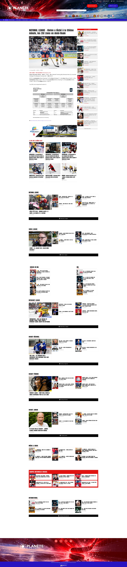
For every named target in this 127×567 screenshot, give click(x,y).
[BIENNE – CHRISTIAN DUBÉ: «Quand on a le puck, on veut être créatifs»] (80, 93)
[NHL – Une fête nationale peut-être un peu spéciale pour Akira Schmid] (33, 292)
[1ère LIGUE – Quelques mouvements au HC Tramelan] (78, 349)
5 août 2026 (84, 313)
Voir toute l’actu (87, 128)
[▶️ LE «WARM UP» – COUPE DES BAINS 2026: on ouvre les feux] (55, 457)
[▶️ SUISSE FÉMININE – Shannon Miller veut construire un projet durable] (55, 477)
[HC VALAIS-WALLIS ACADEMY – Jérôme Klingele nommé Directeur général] (40, 419)
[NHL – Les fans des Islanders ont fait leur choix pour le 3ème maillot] (80, 49)
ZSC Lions (47, 120)
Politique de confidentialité (31, 558)
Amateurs (38, 19)
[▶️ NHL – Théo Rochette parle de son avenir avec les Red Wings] (33, 286)
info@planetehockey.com (31, 556)
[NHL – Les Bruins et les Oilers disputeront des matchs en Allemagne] (80, 292)
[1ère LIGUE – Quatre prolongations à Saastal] (55, 349)
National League (11, 19)
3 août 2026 (61, 387)
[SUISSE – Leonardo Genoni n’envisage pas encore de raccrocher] (78, 477)
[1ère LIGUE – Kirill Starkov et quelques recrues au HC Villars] (55, 342)
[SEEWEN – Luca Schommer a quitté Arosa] (55, 312)
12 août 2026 (39, 274)
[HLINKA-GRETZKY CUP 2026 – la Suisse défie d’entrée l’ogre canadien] (78, 483)
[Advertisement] (87, 137)
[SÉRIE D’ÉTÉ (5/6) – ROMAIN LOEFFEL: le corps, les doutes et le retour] (80, 85)
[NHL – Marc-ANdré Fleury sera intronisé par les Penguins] (55, 510)
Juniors (43, 19)
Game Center (32, 120)
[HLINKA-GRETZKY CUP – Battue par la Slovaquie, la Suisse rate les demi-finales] (33, 483)
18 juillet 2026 (62, 343)
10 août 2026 (32, 323)
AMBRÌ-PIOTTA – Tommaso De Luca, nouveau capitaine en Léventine (36, 176)
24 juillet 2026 (62, 416)
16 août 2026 (61, 242)
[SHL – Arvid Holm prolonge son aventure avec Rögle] (78, 510)
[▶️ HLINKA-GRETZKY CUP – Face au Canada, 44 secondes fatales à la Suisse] (55, 483)
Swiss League (18, 19)
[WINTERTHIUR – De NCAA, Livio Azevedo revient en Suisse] (55, 305)
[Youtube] (70, 541)
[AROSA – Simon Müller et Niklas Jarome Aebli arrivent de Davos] (78, 241)
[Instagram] (61, 541)
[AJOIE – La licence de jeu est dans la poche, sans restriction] (78, 198)
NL (44, 120)
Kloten (36, 120)
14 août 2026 (85, 242)
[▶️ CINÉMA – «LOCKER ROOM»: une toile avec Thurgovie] (55, 241)
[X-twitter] (65, 541)
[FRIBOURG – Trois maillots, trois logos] (55, 204)
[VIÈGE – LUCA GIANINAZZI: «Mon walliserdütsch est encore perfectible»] (78, 234)
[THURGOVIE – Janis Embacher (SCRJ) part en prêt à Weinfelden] (80, 63)
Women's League (25, 19)
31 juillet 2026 (85, 387)
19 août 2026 (32, 396)
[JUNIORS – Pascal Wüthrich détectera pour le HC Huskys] (78, 422)
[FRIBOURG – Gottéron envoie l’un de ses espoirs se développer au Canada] (55, 415)
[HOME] (4, 20)
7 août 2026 (84, 307)
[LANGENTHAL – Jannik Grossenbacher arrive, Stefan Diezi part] (78, 312)
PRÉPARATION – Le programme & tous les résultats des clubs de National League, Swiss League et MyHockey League (53, 157)
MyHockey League (32, 19)
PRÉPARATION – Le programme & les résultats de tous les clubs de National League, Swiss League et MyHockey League (36, 157)
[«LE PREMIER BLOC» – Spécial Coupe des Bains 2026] (80, 78)
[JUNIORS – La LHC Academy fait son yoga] (55, 422)
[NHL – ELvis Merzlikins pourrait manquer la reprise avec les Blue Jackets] (80, 116)
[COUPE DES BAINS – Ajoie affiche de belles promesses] (80, 108)
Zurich (50, 120)
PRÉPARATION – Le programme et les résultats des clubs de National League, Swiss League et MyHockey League (69, 157)
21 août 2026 (86, 35)
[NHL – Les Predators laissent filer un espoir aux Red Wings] (80, 41)
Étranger (52, 19)
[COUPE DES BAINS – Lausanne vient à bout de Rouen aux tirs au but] (80, 34)
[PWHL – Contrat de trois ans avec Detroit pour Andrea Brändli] (55, 379)
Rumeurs (6, 19)
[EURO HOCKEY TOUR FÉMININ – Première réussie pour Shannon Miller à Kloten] (33, 477)
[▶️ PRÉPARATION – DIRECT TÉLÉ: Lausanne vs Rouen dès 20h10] (80, 71)
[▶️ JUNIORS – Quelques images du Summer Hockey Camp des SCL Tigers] (78, 415)
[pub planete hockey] (53, 131)
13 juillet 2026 (39, 293)
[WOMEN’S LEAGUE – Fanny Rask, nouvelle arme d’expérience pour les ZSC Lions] (40, 383)
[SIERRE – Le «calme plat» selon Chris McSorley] (80, 56)
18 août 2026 (85, 235)
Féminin (48, 19)
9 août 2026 (32, 360)
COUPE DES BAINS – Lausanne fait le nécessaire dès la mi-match (53, 176)
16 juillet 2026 (85, 343)
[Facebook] (56, 541)
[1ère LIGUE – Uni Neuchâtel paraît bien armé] (78, 342)
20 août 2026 (86, 103)
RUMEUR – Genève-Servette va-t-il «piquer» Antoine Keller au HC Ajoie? (69, 177)
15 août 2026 (84, 478)
